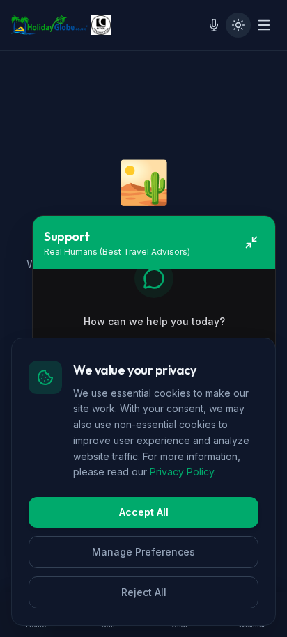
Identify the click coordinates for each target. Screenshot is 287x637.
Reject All (143, 592)
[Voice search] (213, 25)
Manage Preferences (143, 552)
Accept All (144, 512)
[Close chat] (251, 242)
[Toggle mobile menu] (264, 25)
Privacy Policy (182, 472)
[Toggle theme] (238, 25)
